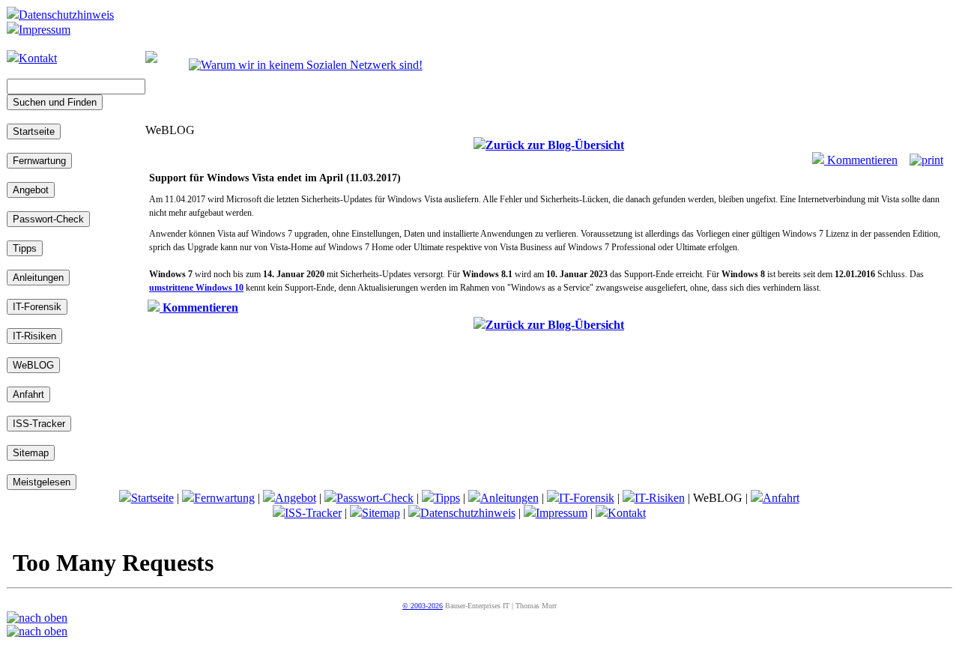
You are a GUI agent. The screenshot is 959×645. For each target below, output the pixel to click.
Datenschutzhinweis (66, 14)
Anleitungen (509, 497)
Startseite (152, 497)
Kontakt (38, 58)
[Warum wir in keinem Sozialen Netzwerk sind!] (306, 64)
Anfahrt (781, 497)
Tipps (447, 497)
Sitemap (381, 512)
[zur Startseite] (151, 58)
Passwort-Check (375, 497)
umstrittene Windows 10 (196, 287)
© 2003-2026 (422, 606)
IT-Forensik (586, 497)
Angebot (295, 497)
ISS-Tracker (313, 512)
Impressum (44, 29)
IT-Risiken (660, 497)
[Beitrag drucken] (926, 160)
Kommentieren (861, 160)
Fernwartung (224, 497)
